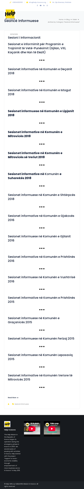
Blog (68, 19)
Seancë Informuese (22, 404)
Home (61, 19)
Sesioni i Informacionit (24, 38)
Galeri (75, 19)
